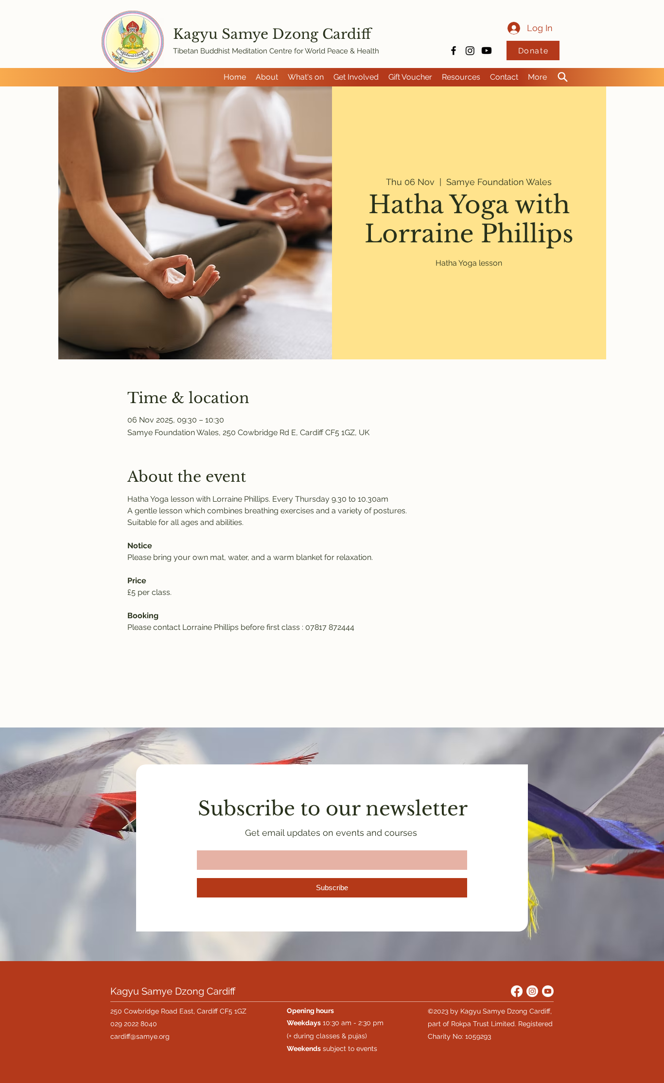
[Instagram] (470, 50)
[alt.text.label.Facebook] (453, 50)
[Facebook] (517, 991)
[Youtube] (486, 50)
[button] (267, 77)
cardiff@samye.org (140, 1036)
